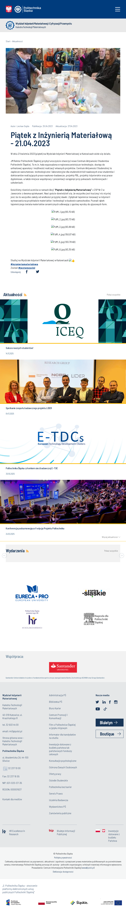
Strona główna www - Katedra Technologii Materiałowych (13, 741)
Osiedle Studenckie (58, 780)
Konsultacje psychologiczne (62, 760)
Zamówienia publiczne (60, 813)
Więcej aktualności (110, 537)
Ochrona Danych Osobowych (63, 767)
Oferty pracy (55, 773)
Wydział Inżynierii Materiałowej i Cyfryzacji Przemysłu (44, 23)
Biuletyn (106, 722)
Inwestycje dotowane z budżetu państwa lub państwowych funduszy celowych (60, 749)
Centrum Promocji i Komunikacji (58, 716)
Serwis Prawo (56, 793)
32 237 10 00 (14, 768)
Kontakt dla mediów (12, 799)
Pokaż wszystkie (113, 295)
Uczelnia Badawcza (58, 800)
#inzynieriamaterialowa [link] (24, 264)
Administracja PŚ (57, 695)
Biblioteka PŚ (55, 701)
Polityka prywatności (63, 857)
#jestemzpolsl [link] (26, 267)
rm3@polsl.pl (15, 731)
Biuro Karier (55, 708)
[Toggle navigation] (117, 9)
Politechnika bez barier (60, 786)
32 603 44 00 (12, 724)
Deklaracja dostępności (63, 871)
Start (8, 41)
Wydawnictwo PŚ (57, 806)
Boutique (107, 733)
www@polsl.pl (88, 867)
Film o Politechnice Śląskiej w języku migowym (62, 726)
